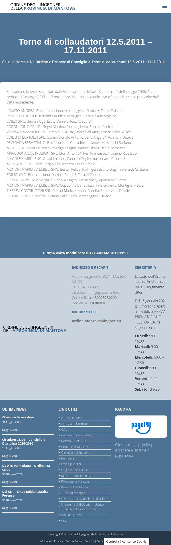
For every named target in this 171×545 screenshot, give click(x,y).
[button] (165, 6)
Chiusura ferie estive (18, 417)
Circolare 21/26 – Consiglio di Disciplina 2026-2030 (24, 441)
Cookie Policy (74, 541)
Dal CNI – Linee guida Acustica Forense (25, 493)
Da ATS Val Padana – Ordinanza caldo (26, 467)
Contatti (89, 541)
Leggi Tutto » (10, 430)
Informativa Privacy (51, 541)
